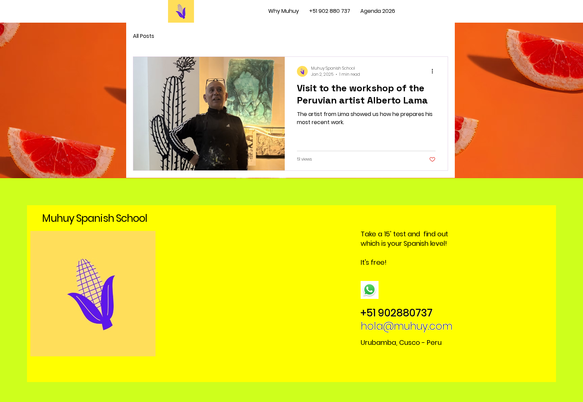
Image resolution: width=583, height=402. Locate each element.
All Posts (143, 36)
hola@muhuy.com (406, 326)
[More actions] (435, 71)
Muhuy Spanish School (94, 218)
